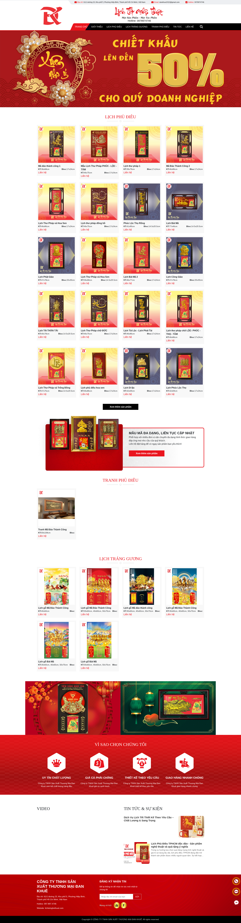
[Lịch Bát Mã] (184, 202)
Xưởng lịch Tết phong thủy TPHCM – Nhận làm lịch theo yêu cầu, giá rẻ (149, 845)
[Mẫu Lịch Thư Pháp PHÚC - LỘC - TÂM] (99, 144)
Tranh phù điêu (160, 27)
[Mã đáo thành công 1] (56, 144)
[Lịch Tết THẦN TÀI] (56, 309)
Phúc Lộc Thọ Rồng (134, 223)
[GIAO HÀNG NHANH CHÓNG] (184, 754)
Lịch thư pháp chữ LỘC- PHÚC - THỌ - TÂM (183, 332)
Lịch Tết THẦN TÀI (48, 330)
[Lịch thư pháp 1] (142, 144)
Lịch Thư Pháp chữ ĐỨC (94, 330)
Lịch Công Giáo (174, 277)
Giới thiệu (97, 27)
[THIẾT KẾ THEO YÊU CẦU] (142, 754)
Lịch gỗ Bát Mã (46, 661)
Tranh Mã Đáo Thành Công (52, 529)
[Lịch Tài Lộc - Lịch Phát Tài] (142, 309)
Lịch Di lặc (129, 388)
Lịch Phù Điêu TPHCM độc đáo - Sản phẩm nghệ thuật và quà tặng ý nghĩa (176, 819)
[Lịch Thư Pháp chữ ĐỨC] (99, 309)
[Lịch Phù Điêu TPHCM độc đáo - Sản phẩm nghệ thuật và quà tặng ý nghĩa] (137, 827)
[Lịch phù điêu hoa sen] (99, 366)
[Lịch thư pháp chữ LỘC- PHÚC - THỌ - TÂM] (184, 309)
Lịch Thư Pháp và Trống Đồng (54, 388)
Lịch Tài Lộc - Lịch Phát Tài (138, 330)
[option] (164, 827)
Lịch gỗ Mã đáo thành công (138, 608)
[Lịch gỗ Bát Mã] (56, 640)
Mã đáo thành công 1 (49, 166)
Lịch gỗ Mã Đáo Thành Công (53, 608)
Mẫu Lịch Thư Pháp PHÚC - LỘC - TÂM (99, 168)
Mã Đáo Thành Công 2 (178, 166)
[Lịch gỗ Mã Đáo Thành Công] (56, 586)
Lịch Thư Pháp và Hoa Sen (52, 223)
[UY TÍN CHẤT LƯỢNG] (56, 754)
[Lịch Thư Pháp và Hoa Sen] (56, 202)
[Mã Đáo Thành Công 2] (184, 144)
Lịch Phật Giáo (46, 277)
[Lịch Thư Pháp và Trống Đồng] (56, 366)
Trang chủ (81, 27)
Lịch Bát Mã (172, 223)
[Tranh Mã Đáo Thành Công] (56, 508)
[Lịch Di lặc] (142, 366)
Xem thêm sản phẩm (120, 407)
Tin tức (177, 27)
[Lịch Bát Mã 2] (142, 255)
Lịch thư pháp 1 (132, 166)
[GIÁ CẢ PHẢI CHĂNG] (99, 754)
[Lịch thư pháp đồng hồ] (99, 202)
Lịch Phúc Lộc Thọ (176, 388)
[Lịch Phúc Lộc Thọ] (184, 366)
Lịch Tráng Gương (137, 27)
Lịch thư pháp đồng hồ (93, 223)
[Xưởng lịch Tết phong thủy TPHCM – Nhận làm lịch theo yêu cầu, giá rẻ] (191, 853)
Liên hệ (190, 27)
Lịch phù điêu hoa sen (92, 388)
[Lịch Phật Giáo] (56, 255)
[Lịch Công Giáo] (184, 255)
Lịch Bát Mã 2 (131, 277)
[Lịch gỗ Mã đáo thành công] (142, 586)
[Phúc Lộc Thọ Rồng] (142, 202)
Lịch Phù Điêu (114, 27)
